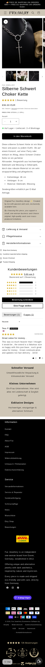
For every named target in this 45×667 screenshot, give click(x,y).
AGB (7, 447)
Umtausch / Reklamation (15, 464)
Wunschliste (10, 515)
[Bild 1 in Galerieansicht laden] (11, 76)
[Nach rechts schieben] (42, 76)
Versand (14, 108)
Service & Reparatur (13, 492)
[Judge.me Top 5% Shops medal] (34, 653)
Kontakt (8, 429)
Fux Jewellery (16, 621)
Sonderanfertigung (12, 498)
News (7, 510)
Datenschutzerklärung (14, 470)
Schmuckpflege (11, 504)
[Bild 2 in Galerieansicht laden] (22, 76)
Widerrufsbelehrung (13, 458)
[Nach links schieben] (2, 76)
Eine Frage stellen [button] (22, 306)
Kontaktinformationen (24, 632)
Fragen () (29, 315)
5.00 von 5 (29, 274)
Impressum (10, 452)
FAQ (7, 435)
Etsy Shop (9, 521)
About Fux (9, 441)
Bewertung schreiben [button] (22, 300)
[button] (5, 13)
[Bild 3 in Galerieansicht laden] (34, 76)
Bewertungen (10, 527)
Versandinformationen (14, 486)
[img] (8, 334)
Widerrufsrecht (17, 625)
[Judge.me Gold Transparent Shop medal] (11, 653)
